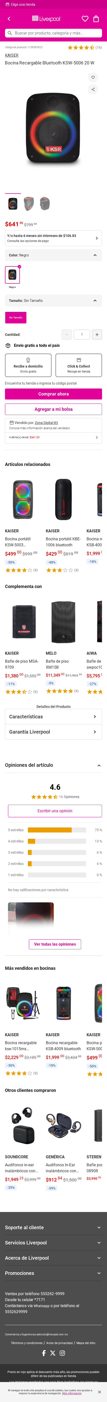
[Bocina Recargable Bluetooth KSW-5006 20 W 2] (29, 203)
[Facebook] (44, 1353)
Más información (72, 1393)
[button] (81, 47)
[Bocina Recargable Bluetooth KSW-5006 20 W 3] (45, 203)
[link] (23, 523)
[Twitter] (53, 1353)
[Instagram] (62, 1353)
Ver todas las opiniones (55, 944)
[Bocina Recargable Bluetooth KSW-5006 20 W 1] (13, 203)
